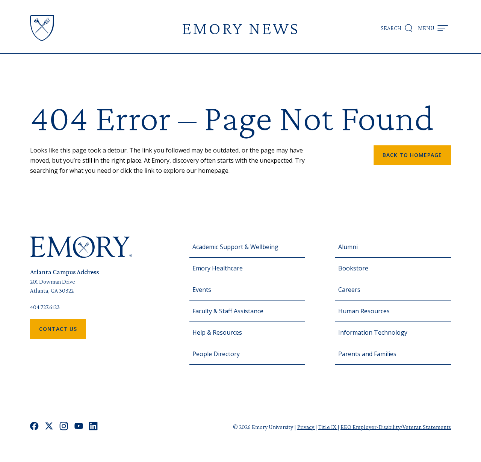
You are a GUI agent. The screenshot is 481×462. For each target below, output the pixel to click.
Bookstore (353, 268)
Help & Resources (217, 332)
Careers (349, 289)
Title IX (327, 427)
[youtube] (78, 427)
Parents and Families (367, 354)
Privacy (306, 427)
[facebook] (34, 427)
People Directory (216, 354)
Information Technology (372, 332)
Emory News (240, 28)
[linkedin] (93, 427)
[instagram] (63, 427)
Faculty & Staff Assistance (227, 311)
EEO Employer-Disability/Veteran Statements (395, 427)
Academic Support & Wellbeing (235, 247)
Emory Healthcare (217, 268)
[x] (49, 427)
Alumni (348, 247)
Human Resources (364, 311)
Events (201, 289)
